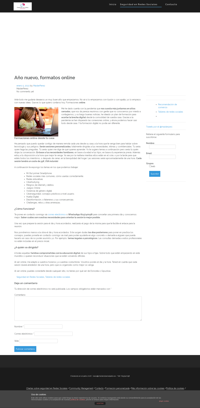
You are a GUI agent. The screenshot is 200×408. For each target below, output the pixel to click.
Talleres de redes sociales (57, 277)
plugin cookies (164, 401)
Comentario (19, 295)
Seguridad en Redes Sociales (138, 4)
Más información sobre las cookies (147, 388)
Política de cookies (175, 388)
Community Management (81, 388)
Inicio (112, 4)
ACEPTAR (100, 403)
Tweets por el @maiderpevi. (159, 127)
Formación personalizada (117, 388)
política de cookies (77, 400)
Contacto (171, 4)
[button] (182, 5)
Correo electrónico (24, 334)
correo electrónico (57, 214)
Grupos (149, 163)
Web (16, 341)
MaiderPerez (39, 86)
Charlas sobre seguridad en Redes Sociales (46, 388)
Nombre (19, 326)
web (153, 166)
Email (149, 153)
